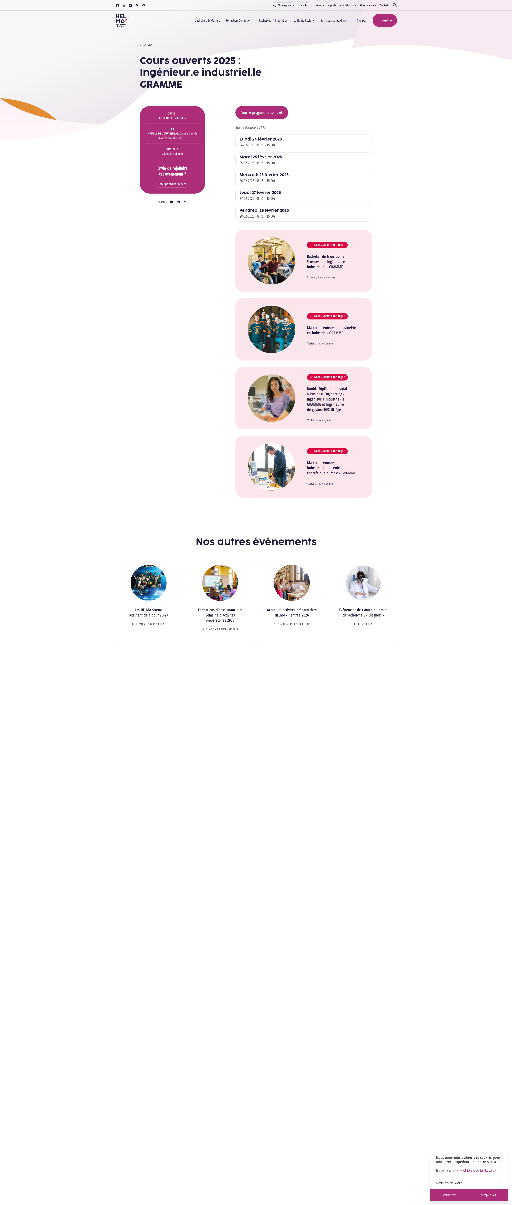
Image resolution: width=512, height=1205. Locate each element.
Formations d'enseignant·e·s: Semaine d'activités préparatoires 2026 (220, 615)
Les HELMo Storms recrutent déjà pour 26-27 (148, 612)
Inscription (385, 20)
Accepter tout (488, 1195)
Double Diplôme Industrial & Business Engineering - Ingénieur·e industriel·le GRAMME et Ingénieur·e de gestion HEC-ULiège (327, 399)
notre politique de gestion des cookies (476, 1170)
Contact (384, 5)
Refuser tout (449, 1195)
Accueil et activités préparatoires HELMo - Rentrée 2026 (292, 612)
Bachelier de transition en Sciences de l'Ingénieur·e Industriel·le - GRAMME (327, 261)
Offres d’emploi (368, 5)
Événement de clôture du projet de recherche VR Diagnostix (363, 612)
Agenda (332, 5)
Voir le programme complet (261, 112)
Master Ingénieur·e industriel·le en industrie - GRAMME (331, 330)
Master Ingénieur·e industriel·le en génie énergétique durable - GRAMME (331, 468)
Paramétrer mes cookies (449, 1183)
